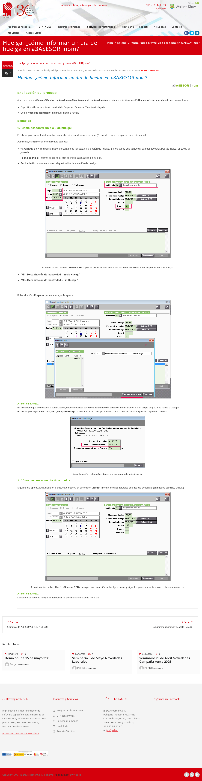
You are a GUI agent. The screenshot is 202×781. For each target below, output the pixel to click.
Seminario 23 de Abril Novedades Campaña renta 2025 (164, 660)
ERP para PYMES (66, 715)
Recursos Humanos (69, 26)
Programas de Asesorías (70, 710)
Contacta (177, 26)
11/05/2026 (13, 654)
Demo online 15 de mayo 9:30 (27, 658)
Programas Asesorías (20, 26)
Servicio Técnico (65, 731)
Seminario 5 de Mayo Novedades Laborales (97, 660)
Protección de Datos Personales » (20, 733)
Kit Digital (13, 32)
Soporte (144, 26)
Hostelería (128, 26)
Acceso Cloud (33, 32)
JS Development (22, 664)
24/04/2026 (80, 654)
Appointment (61, 774)
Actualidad (160, 26)
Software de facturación (101, 26)
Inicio (110, 42)
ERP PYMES (45, 26)
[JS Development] (19, 10)
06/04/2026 (147, 654)
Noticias (121, 42)
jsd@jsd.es (162, 8)
